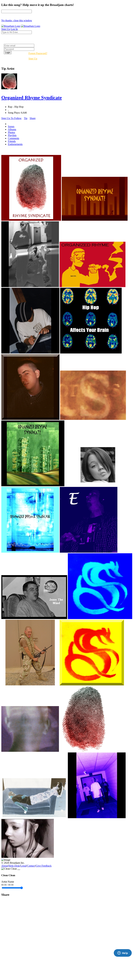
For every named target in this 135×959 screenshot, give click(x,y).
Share (33, 118)
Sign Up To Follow (11, 118)
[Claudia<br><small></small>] (27, 856)
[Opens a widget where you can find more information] (123, 953)
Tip (25, 118)
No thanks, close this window (16, 20)
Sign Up (32, 58)
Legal (23, 865)
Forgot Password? (37, 53)
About (4, 865)
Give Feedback (44, 865)
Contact (31, 865)
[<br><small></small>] (31, 219)
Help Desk (14, 865)
